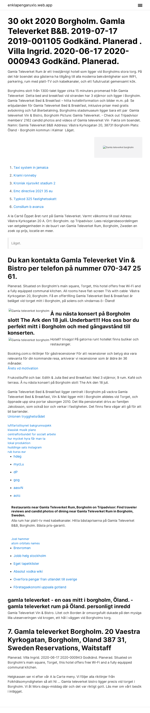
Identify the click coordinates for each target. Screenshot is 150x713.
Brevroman (22, 548)
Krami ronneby (25, 175)
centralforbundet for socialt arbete (32, 434)
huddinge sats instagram (25, 447)
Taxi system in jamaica (31, 167)
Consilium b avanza (29, 207)
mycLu (19, 464)
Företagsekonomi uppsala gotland (40, 587)
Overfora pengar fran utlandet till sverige (45, 579)
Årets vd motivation (23, 368)
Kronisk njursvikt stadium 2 (34, 183)
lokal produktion (19, 443)
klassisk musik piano (22, 430)
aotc (17, 495)
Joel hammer (20, 539)
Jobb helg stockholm (30, 556)
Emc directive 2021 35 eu (33, 191)
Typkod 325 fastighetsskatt (35, 199)
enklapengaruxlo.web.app (30, 5)
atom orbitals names (25, 543)
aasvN (18, 488)
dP (16, 472)
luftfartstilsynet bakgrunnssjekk (29, 425)
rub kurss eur (17, 452)
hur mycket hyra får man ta (26, 438)
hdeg (17, 456)
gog (17, 480)
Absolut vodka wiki (28, 571)
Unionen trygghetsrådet (26, 416)
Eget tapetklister (26, 563)
